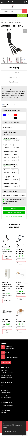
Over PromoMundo (6, 375)
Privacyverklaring (5, 410)
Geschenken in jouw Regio (8, 372)
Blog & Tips (4, 370)
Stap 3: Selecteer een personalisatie (9, 133)
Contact (3, 385)
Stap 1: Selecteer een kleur (11, 110)
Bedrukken (3, 388)
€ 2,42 (6, 293)
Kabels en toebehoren (14, 20)
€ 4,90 (19, 324)
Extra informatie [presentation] (14, 77)
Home (2, 20)
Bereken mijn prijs (7, 257)
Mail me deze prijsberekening (14, 216)
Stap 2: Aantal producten (11, 122)
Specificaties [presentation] (14, 82)
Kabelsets (3, 22)
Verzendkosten (5, 390)
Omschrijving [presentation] (14, 68)
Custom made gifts (6, 397)
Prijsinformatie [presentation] (13, 72)
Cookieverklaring (5, 408)
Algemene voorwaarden (7, 405)
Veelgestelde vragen (6, 377)
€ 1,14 (6, 324)
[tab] (14, 68)
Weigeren (14, 431)
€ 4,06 (6, 250)
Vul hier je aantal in (8, 127)
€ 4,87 (19, 256)
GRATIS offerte (22, 15)
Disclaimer (3, 412)
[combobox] (11, 11)
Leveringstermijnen (6, 392)
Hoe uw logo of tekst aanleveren (9, 395)
